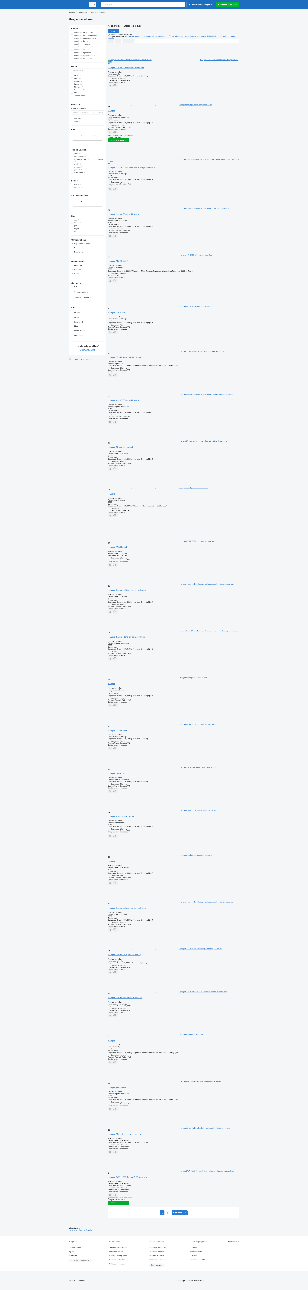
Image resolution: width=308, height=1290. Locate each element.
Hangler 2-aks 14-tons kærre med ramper (126, 637)
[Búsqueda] (103, 4)
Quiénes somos (75, 1247)
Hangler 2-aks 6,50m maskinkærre (123, 214)
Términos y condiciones (118, 1247)
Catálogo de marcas (117, 1264)
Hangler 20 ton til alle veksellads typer (125, 1134)
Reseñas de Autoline (117, 1260)
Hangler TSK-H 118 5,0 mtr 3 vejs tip (124, 955)
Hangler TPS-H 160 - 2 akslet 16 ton (124, 357)
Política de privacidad (117, 1252)
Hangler (111, 111)
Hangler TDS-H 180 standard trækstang (126, 68)
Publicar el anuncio (118, 140)
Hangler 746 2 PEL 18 (118, 261)
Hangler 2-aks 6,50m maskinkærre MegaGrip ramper (132, 167)
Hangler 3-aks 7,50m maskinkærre (123, 400)
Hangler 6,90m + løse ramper (121, 816)
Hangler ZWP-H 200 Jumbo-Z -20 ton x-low (127, 1177)
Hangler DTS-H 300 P (118, 547)
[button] (110, 85)
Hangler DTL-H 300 (116, 312)
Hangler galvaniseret (117, 1087)
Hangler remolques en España (80, 1230)
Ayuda (71, 1252)
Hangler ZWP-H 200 (117, 773)
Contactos (73, 1256)
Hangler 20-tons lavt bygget (120, 447)
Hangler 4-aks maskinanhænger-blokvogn (127, 590)
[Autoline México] (77, 4)
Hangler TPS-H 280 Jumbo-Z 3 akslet (125, 998)
